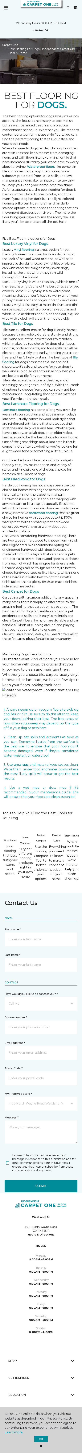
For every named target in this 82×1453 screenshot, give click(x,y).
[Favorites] (68, 7)
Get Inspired (18, 1378)
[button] (61, 7)
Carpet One (10, 45)
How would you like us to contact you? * (31, 994)
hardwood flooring (43, 513)
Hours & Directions (41, 1234)
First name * (13, 929)
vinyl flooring (24, 250)
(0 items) (75, 7)
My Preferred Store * (18, 1093)
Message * (11, 1117)
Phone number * (16, 1017)
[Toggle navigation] (5, 7)
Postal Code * (13, 1068)
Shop (12, 1361)
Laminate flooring (16, 410)
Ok (41, 1439)
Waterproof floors (41, 167)
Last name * (12, 955)
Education (17, 1395)
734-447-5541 (41, 30)
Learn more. (14, 1432)
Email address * (15, 1043)
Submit (41, 1186)
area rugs (21, 764)
